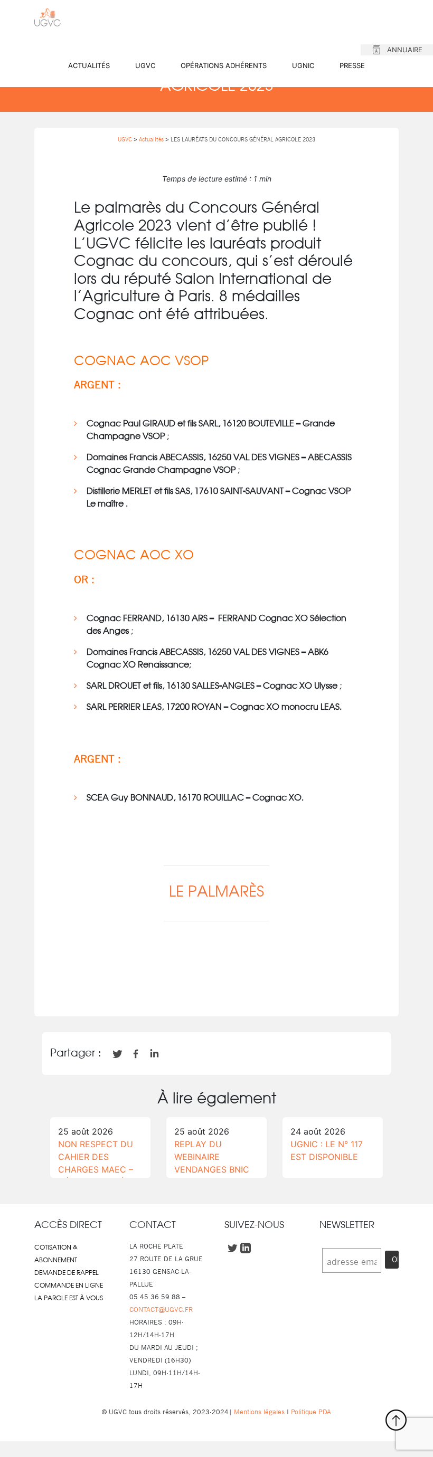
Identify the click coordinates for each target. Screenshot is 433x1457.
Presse (352, 65)
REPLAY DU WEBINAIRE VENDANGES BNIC (211, 1157)
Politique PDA (310, 1412)
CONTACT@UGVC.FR (161, 1309)
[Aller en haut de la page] (396, 1420)
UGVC (145, 65)
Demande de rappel (66, 1273)
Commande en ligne (68, 1285)
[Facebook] (181, 988)
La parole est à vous (68, 1298)
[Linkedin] (216, 988)
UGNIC (303, 65)
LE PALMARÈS (216, 892)
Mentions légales (259, 1412)
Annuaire (404, 49)
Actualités (89, 65)
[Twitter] (198, 988)
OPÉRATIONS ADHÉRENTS (224, 65)
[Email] (234, 988)
